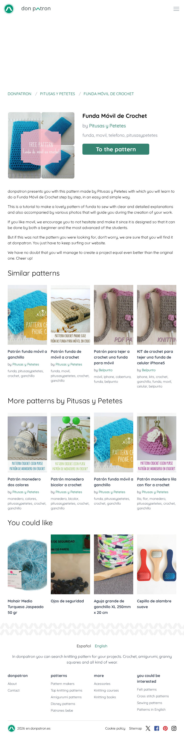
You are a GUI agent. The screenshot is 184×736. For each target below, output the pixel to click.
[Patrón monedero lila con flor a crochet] (156, 442)
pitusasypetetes (141, 135)
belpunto (111, 381)
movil (101, 135)
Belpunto (105, 370)
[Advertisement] (92, 53)
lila (139, 498)
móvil (98, 377)
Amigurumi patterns (66, 697)
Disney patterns (63, 704)
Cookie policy (115, 728)
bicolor (73, 498)
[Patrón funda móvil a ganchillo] (27, 315)
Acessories (102, 683)
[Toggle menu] (176, 9)
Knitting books (105, 697)
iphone (109, 377)
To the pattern (116, 149)
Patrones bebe (62, 710)
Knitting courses (106, 690)
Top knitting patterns (66, 690)
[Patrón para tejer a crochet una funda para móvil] (113, 315)
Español (84, 645)
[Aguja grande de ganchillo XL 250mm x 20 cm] (113, 564)
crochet (13, 376)
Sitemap (135, 728)
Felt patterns (147, 689)
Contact (14, 690)
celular (142, 386)
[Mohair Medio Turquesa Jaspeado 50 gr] (27, 564)
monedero (15, 498)
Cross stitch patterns (153, 696)
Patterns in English (151, 709)
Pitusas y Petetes (107, 126)
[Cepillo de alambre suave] (156, 564)
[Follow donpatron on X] (148, 728)
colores (30, 498)
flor (145, 498)
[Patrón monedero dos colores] (27, 442)
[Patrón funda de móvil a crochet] (70, 315)
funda (88, 135)
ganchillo (27, 376)
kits (151, 377)
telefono (117, 135)
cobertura (123, 377)
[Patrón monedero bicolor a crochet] (70, 442)
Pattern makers (63, 683)
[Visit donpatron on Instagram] (174, 728)
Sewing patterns (149, 703)
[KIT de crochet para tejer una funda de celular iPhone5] (156, 315)
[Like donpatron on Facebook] (156, 728)
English (101, 645)
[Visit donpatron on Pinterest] (165, 728)
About (12, 683)
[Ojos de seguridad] (70, 564)
